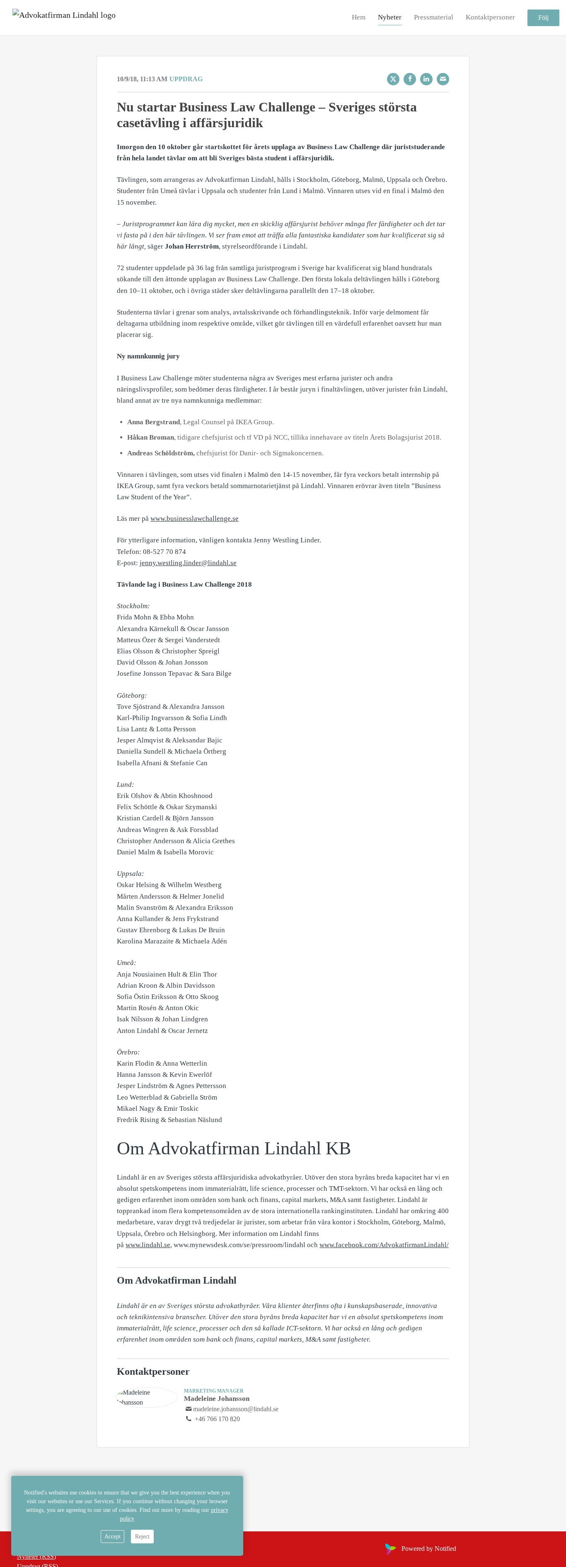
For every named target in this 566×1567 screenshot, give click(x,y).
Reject (142, 1536)
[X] (393, 79)
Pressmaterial (433, 17)
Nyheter (390, 17)
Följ (543, 17)
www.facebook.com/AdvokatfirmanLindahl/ (384, 1245)
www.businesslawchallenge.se (194, 518)
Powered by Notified (429, 1548)
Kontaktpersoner (490, 17)
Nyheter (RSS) (36, 1556)
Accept (112, 1536)
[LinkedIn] (426, 79)
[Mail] (443, 79)
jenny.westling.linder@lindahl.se (188, 563)
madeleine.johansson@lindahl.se (235, 1408)
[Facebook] (410, 79)
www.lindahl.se (148, 1245)
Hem (358, 17)
